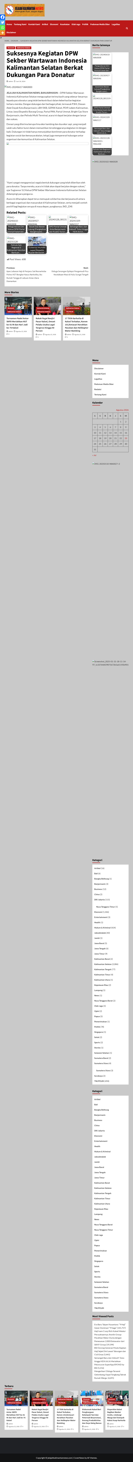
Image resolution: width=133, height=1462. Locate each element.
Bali (96, 873)
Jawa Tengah (100, 948)
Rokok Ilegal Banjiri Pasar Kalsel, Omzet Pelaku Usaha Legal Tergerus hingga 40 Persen (45, 324)
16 (126, 432)
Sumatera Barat (101, 1058)
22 (120, 438)
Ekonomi (54, 24)
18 (100, 438)
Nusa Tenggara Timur (105, 907)
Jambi (97, 938)
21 (115, 438)
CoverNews (79, 1458)
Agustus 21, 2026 (79, 334)
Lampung (98, 990)
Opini (96, 1011)
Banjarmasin (99, 884)
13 (110, 432)
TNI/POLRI (69, 312)
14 (115, 432)
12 (105, 432)
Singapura (98, 1032)
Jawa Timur (99, 954)
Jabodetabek (100, 933)
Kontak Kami (34, 24)
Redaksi (97, 389)
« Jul (94, 455)
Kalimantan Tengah (102, 969)
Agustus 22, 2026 (21, 331)
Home (9, 24)
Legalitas (116, 24)
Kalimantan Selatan (23, 48)
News (96, 995)
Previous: (26, 275)
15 (120, 432)
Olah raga (76, 24)
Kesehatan (65, 24)
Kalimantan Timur (102, 974)
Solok (96, 1037)
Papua (97, 1016)
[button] (127, 28)
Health (97, 922)
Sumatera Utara (101, 1063)
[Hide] (1, 38)
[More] (2, 32)
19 (105, 438)
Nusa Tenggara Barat (103, 1000)
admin (11, 81)
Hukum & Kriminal (43, 308)
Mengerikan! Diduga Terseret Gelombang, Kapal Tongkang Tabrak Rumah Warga (110, 1374)
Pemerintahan (100, 1021)
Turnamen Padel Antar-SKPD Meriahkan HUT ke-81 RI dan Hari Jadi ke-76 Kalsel (17, 323)
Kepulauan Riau (101, 985)
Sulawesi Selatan (101, 1053)
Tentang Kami (20, 24)
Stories (97, 1047)
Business (98, 889)
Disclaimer (11, 32)
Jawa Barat (99, 943)
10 (95, 432)
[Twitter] (2, 22)
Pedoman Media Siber (100, 24)
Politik (85, 24)
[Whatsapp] (2, 27)
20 (110, 438)
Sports (97, 1042)
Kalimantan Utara (102, 980)
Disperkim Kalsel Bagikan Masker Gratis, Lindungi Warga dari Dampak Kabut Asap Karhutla (116, 1415)
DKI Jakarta (99, 899)
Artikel (45, 24)
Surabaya (98, 1076)
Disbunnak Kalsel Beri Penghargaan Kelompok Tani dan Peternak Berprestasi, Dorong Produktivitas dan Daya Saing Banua (91, 1416)
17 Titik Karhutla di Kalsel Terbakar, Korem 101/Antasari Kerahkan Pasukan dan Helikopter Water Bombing (76, 324)
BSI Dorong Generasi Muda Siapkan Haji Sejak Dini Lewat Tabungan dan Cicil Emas (110, 1351)
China (96, 894)
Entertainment (100, 917)
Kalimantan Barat (102, 959)
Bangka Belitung (101, 879)
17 (95, 438)
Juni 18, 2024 (20, 81)
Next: (70, 271)
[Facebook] (2, 17)
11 (100, 432)
